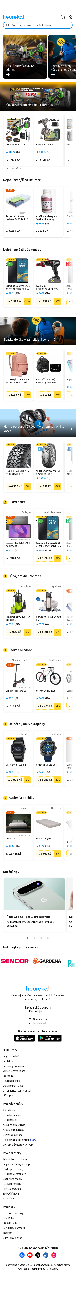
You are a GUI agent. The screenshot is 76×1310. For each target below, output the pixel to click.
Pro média (8, 1076)
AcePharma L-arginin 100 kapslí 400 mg (46, 218)
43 (17, 698)
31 (47, 293)
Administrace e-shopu (15, 1159)
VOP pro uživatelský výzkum (18, 1145)
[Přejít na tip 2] (34, 938)
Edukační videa (11, 1194)
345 (18, 624)
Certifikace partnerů (14, 1228)
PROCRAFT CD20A (45, 144)
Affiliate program (12, 1189)
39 (47, 846)
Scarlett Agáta (43, 838)
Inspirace (8, 1233)
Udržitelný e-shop (12, 1238)
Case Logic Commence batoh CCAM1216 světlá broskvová (18, 381)
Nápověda (8, 1199)
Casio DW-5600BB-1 (16, 764)
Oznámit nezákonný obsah (17, 1091)
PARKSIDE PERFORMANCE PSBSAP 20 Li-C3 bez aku (48, 288)
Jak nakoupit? (10, 1110)
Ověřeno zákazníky (13, 1213)
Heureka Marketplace (14, 1174)
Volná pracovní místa (14, 1071)
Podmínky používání (13, 1066)
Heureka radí (10, 1120)
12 (47, 698)
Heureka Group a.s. (42, 1265)
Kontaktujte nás (38, 1011)
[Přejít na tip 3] (41, 938)
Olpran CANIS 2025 (45, 691)
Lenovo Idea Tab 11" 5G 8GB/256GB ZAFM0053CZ (18, 545)
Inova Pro (11, 838)
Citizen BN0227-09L (46, 764)
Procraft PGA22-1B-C (16, 144)
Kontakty (8, 1061)
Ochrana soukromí (12, 1135)
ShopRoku (8, 1218)
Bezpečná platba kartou (16, 1140)
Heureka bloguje (12, 1081)
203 (18, 293)
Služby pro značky (12, 1179)
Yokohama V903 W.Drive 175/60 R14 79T (48, 473)
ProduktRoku (10, 1223)
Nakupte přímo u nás (14, 1125)
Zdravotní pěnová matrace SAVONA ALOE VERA (17, 218)
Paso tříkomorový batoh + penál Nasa (46, 381)
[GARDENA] (47, 961)
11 (17, 772)
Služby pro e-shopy (13, 1169)
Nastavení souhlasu (13, 1130)
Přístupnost (9, 1096)
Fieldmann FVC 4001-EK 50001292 (18, 619)
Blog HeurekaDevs (13, 1086)
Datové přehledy (12, 1184)
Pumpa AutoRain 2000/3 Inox (48, 619)
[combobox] (38, 25)
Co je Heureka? (11, 1056)
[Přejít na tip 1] (27, 938)
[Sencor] (15, 961)
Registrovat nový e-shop (16, 1164)
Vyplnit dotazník (38, 1023)
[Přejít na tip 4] (48, 938)
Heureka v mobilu (12, 1115)
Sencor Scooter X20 (16, 691)
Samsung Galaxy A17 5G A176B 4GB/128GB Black (18, 288)
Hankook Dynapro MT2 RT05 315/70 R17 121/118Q (17, 473)
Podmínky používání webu (44, 1269)
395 (18, 846)
